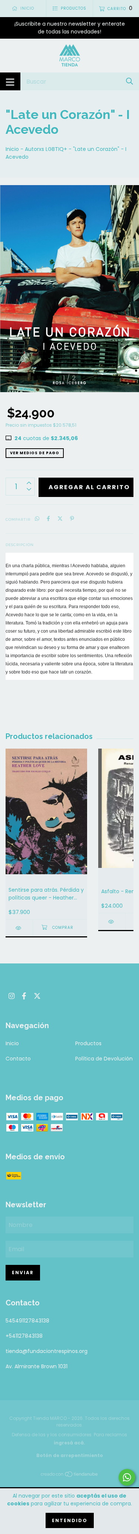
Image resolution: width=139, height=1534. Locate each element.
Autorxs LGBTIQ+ (46, 149)
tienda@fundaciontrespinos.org (46, 1351)
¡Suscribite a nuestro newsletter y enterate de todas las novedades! (69, 27)
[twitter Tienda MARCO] (37, 996)
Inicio (12, 149)
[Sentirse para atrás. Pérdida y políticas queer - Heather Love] (19, 928)
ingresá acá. (69, 1443)
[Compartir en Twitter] (60, 519)
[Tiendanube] (69, 1475)
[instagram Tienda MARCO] (11, 996)
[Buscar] (129, 81)
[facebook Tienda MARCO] (24, 996)
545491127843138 (27, 1320)
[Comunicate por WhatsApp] (127, 1477)
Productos (88, 1043)
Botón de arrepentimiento (69, 1455)
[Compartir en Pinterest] (72, 519)
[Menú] (10, 81)
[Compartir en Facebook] (48, 519)
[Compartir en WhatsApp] (37, 519)
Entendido (69, 1520)
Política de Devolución (104, 1058)
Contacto (18, 1058)
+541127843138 (24, 1336)
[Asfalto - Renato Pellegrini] (111, 921)
